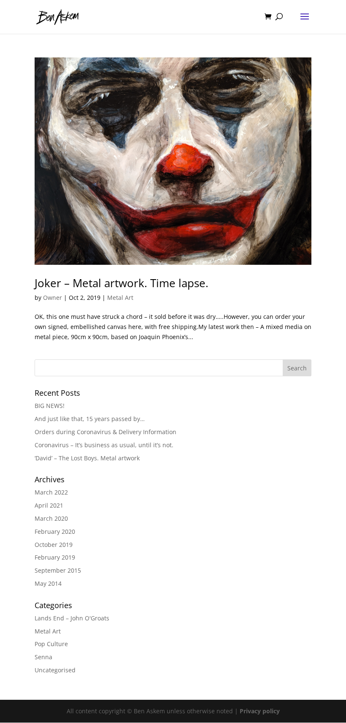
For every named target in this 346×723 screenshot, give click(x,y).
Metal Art (120, 298)
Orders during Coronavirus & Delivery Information (105, 432)
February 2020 (55, 531)
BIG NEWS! (50, 406)
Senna (43, 657)
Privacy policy (260, 711)
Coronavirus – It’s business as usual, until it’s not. (104, 445)
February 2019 (55, 557)
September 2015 (58, 570)
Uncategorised (55, 670)
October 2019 (54, 545)
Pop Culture (51, 644)
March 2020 (51, 518)
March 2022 (51, 492)
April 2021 (49, 505)
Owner (52, 298)
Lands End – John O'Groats (72, 618)
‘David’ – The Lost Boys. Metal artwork (87, 458)
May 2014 (48, 583)
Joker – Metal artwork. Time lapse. (121, 283)
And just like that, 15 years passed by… (90, 419)
